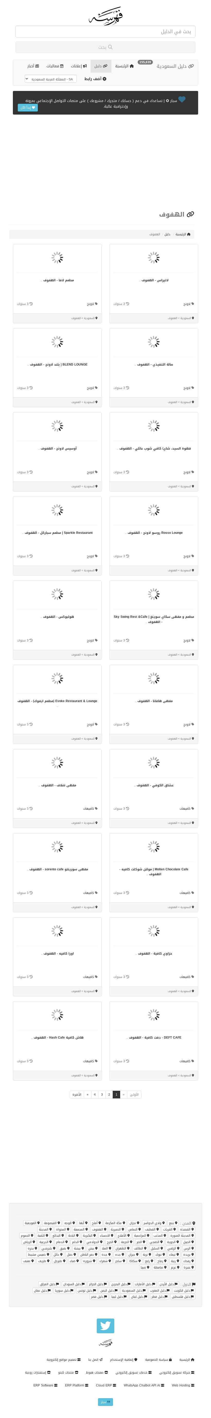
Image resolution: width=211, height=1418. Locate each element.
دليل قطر (158, 1297)
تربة (146, 1254)
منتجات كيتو (66, 1372)
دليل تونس (85, 1290)
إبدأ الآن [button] (26, 107)
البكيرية (88, 1235)
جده (118, 1254)
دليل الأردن (167, 1284)
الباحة (72, 1235)
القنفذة (185, 1229)
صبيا (144, 1267)
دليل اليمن (107, 1290)
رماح (160, 1261)
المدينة (44, 1229)
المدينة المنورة (180, 1235)
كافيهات (185, 808)
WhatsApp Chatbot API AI (142, 1385)
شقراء (104, 1261)
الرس (187, 1248)
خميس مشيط (37, 1254)
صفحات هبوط (95, 1372)
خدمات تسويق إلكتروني (132, 1372)
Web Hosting (181, 1385)
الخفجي (155, 1242)
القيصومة (51, 1223)
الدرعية (44, 1242)
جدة (105, 1254)
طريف (42, 1261)
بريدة (187, 1254)
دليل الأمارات (143, 1284)
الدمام (60, 1242)
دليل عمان (41, 1290)
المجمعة (79, 1229)
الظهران (121, 1248)
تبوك (159, 1254)
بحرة (31, 1248)
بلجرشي (47, 1248)
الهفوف (98, 1229)
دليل (98, 66)
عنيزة (187, 1267)
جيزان (132, 1254)
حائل (57, 1254)
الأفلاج (122, 1235)
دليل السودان (72, 1284)
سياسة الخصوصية (157, 1360)
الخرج (110, 1242)
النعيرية (116, 1229)
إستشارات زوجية (36, 1372)
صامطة (159, 1267)
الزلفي (172, 1248)
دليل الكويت (182, 1290)
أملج (95, 1223)
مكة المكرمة (114, 1223)
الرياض (28, 1242)
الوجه (68, 1223)
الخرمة (125, 1242)
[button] (95, 79)
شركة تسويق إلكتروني (175, 1372)
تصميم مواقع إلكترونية (62, 1360)
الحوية (172, 1242)
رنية (174, 1261)
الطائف (139, 1248)
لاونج (186, 304)
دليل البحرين (119, 1284)
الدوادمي (93, 1242)
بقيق (63, 1248)
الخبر (140, 1242)
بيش (91, 1248)
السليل (156, 1248)
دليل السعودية (172, 66)
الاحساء (105, 1235)
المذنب (159, 1235)
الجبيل (187, 1242)
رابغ (148, 1261)
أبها (82, 1223)
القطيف (150, 1229)
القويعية (31, 1223)
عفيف (27, 1261)
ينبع (172, 1223)
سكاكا (133, 1261)
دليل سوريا (63, 1290)
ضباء (73, 1261)
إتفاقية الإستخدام (122, 1360)
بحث (103, 47)
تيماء (173, 1254)
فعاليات (53, 66)
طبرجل (58, 1261)
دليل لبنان (137, 1297)
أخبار (31, 66)
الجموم (26, 1235)
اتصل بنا (93, 1360)
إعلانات (77, 66)
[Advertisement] (105, 162)
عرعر (174, 1267)
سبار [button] (104, 1402)
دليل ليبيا (117, 1297)
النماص (133, 1229)
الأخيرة (77, 1094)
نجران (133, 1223)
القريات (168, 1229)
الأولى (134, 1094)
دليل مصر (97, 1297)
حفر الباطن (87, 1254)
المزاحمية (140, 1235)
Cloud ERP (104, 1385)
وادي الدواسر (153, 1223)
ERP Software (43, 1385)
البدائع (56, 1235)
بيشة (78, 1248)
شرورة (88, 1261)
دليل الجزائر (96, 1284)
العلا (105, 1248)
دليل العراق (48, 1284)
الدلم (76, 1242)
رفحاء (187, 1261)
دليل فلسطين (181, 1297)
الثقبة (42, 1235)
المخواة (61, 1229)
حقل (70, 1254)
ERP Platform (75, 1385)
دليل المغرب (158, 1290)
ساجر (119, 1261)
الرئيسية (122, 66)
